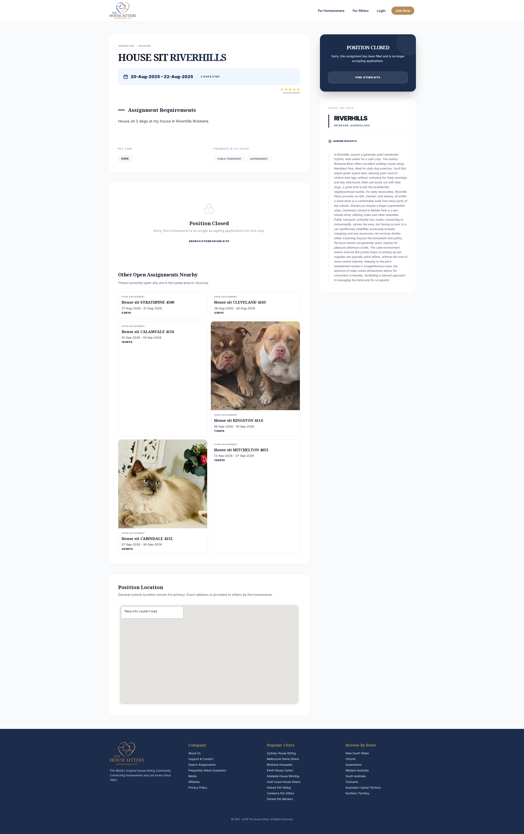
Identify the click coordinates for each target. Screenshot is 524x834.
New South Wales (357, 753)
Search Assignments (202, 764)
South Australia (356, 776)
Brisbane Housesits (279, 764)
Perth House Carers (280, 770)
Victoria (351, 759)
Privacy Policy (197, 787)
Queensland (353, 764)
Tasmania (352, 781)
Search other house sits (209, 241)
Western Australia (357, 770)
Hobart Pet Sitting (279, 787)
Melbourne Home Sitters (283, 759)
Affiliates (194, 781)
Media (192, 776)
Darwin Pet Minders (280, 799)
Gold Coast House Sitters (283, 781)
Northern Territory (357, 793)
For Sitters (361, 11)
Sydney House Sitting (281, 753)
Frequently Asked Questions (207, 770)
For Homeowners (331, 11)
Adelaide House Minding (283, 776)
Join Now (402, 11)
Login (381, 11)
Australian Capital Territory (363, 787)
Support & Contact (200, 759)
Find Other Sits (368, 77)
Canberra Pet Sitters (280, 793)
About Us (194, 753)
